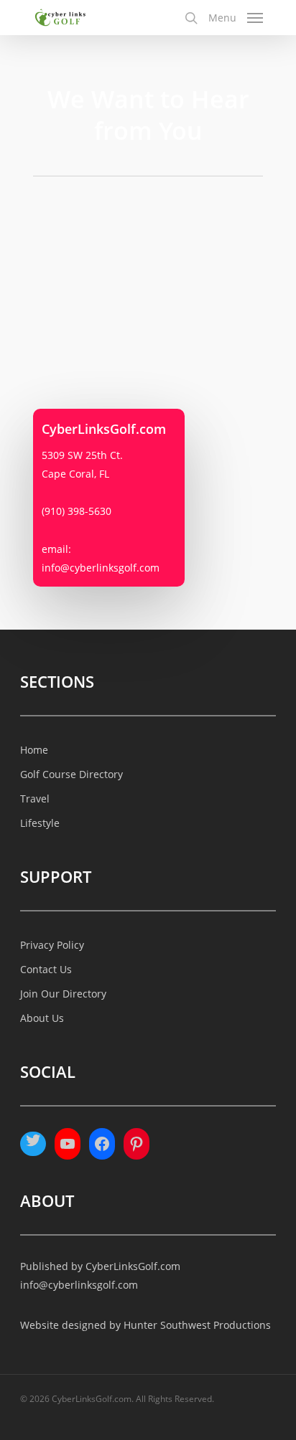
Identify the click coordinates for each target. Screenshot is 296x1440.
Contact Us (46, 969)
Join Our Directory (63, 993)
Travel (35, 798)
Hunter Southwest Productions (197, 1325)
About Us (42, 1018)
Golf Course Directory (71, 774)
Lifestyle (40, 823)
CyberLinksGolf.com (132, 1266)
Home (34, 750)
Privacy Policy (52, 945)
